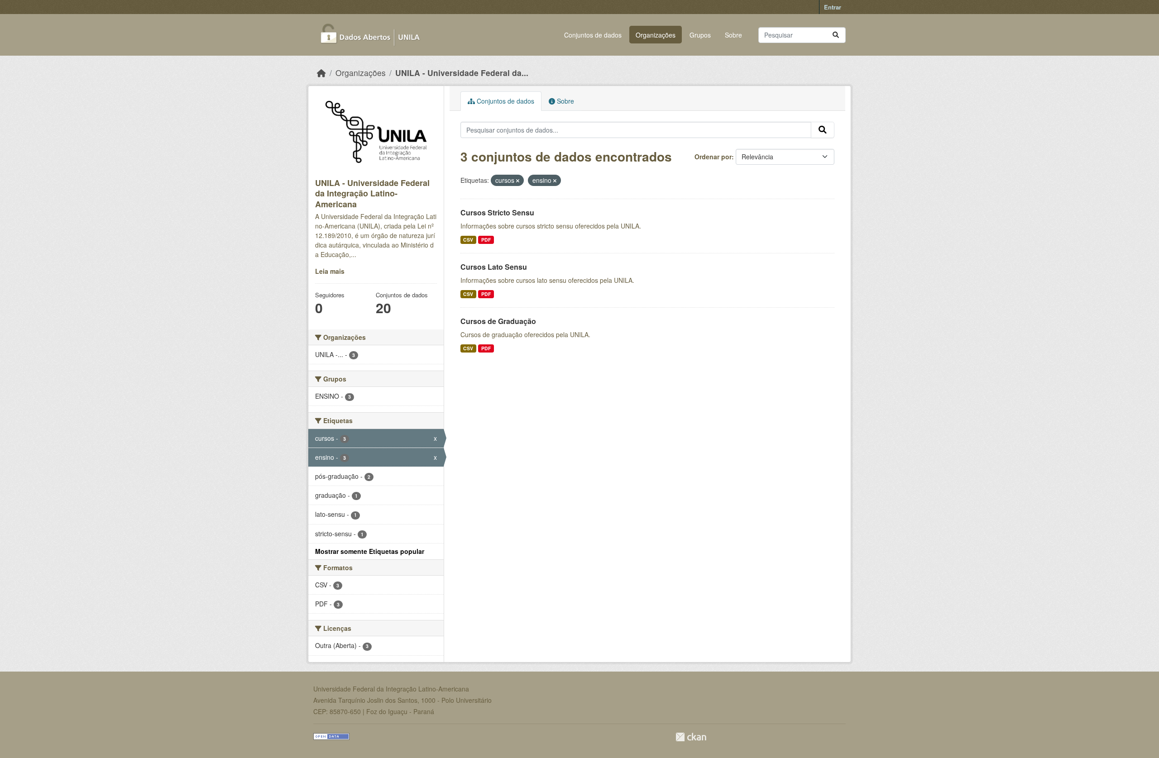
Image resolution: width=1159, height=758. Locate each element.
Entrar (832, 7)
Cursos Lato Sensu (493, 267)
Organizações (655, 34)
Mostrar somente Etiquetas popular (369, 551)
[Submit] (836, 35)
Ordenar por (713, 156)
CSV (468, 239)
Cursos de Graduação (498, 321)
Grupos (700, 34)
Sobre (733, 34)
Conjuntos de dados (593, 34)
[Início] (321, 72)
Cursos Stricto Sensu (497, 212)
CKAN (690, 737)
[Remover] (517, 180)
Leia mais (330, 271)
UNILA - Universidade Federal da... (461, 72)
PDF (486, 239)
